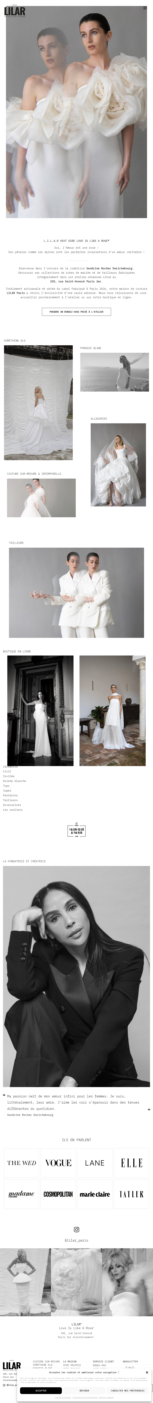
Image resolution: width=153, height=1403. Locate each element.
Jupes (7, 790)
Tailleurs (10, 800)
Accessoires (12, 805)
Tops (6, 785)
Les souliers (13, 809)
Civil (7, 771)
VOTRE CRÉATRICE (72, 1365)
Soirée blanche (14, 781)
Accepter (41, 1390)
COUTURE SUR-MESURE (46, 1361)
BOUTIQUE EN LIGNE (17, 651)
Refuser (84, 1390)
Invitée (8, 776)
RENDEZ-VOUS (99, 1365)
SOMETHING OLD (42, 1364)
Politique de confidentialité (85, 1397)
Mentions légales (106, 1397)
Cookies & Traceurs (63, 1397)
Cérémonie (10, 766)
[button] (147, 1372)
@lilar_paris (76, 1240)
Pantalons (10, 795)
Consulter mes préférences (127, 1390)
